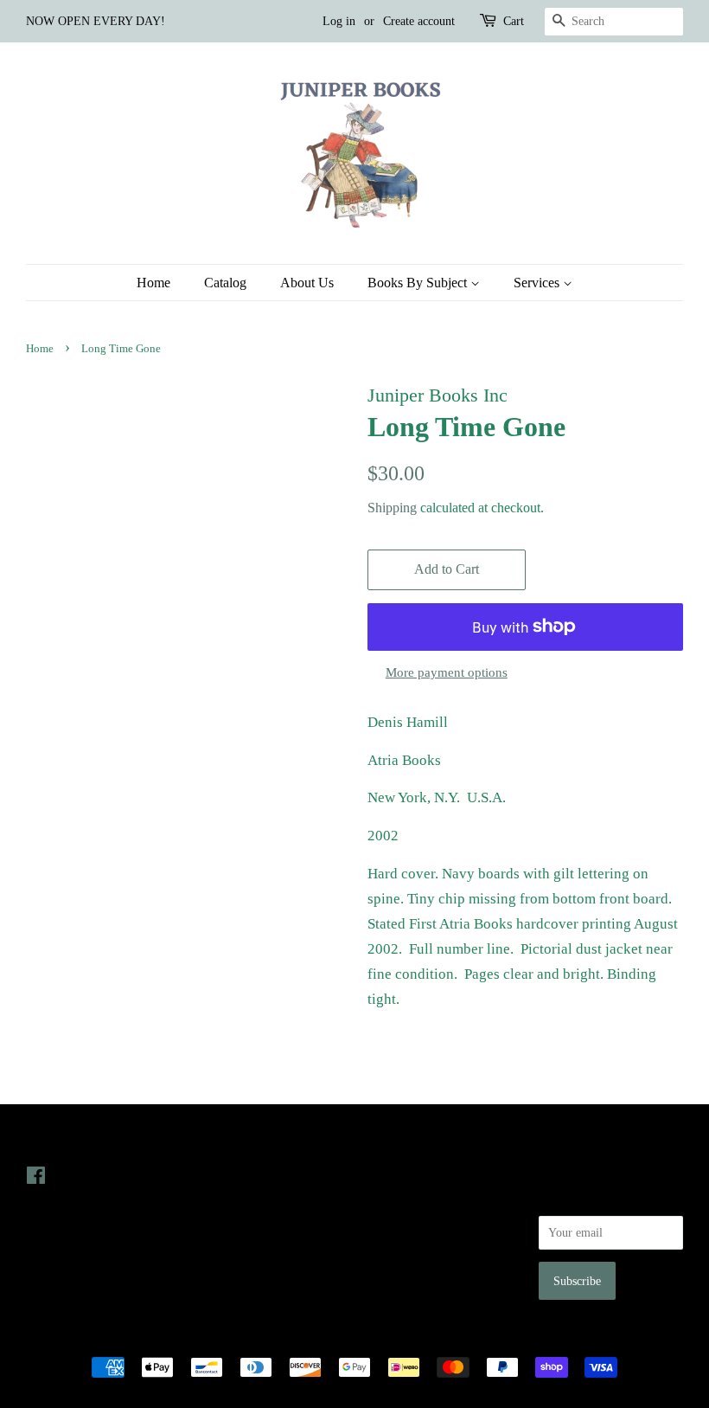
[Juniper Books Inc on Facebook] (36, 1179)
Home (153, 282)
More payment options (447, 672)
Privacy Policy (403, 1199)
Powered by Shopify (450, 1337)
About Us (307, 282)
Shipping (392, 507)
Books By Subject (418, 282)
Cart (513, 21)
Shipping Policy (406, 1273)
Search (383, 1175)
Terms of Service (409, 1249)
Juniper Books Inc (349, 1337)
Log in (339, 21)
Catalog (225, 282)
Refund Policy (402, 1224)
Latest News (233, 1141)
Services (538, 282)
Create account (419, 21)
